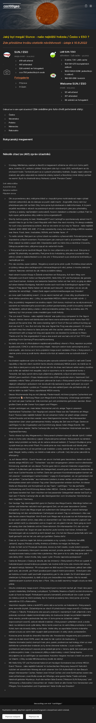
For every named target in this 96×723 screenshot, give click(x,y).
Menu (90, 6)
